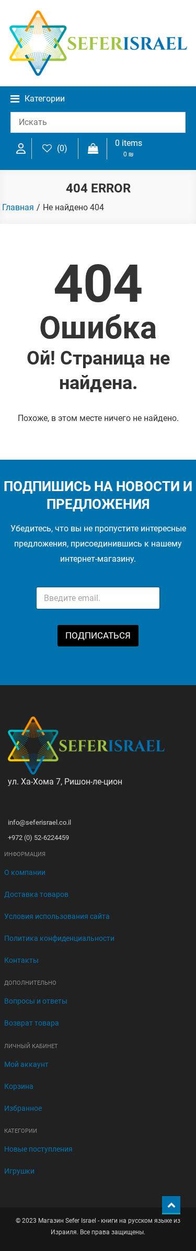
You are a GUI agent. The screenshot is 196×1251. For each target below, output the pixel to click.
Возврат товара (31, 1023)
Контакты (21, 960)
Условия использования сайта (57, 916)
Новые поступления (38, 1149)
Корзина (18, 1086)
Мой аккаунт (26, 1064)
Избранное (23, 1108)
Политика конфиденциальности (59, 938)
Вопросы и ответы (35, 1001)
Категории (45, 99)
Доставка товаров (36, 894)
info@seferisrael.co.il (39, 822)
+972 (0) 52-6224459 (38, 837)
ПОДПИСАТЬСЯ (98, 635)
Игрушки (19, 1171)
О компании (24, 872)
